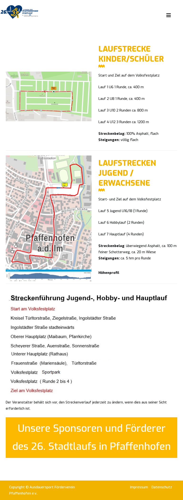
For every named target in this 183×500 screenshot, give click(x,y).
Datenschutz (162, 487)
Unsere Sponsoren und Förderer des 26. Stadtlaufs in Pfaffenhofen (91, 437)
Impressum (139, 487)
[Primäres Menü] (168, 15)
